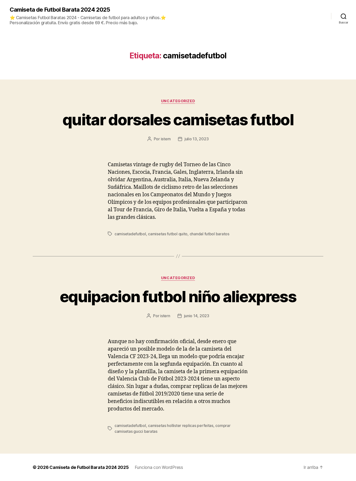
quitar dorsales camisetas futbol (178, 119)
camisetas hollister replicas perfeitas (180, 425)
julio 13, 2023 (197, 138)
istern (166, 138)
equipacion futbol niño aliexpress (178, 296)
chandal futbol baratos (209, 233)
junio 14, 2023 (196, 315)
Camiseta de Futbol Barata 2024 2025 (60, 10)
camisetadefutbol (130, 233)
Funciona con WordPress (159, 467)
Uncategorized (178, 101)
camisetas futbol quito (167, 233)
